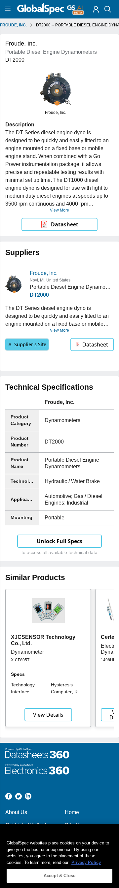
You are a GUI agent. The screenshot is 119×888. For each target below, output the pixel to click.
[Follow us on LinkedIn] (28, 797)
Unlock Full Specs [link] (59, 541)
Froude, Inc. (44, 273)
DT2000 (39, 295)
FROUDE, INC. (13, 25)
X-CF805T (20, 660)
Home (72, 812)
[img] (96, 9)
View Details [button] (48, 714)
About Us (16, 812)
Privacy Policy (86, 862)
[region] (59, 856)
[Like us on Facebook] (8, 797)
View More (59, 210)
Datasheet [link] (64, 224)
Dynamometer (27, 652)
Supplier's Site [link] (30, 344)
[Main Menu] (8, 9)
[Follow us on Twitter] (18, 797)
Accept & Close (59, 875)
